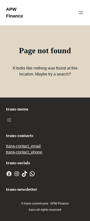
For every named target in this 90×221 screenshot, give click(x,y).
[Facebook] (9, 174)
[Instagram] (17, 174)
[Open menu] (81, 13)
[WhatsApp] (32, 174)
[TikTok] (25, 174)
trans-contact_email (23, 146)
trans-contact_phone (24, 152)
